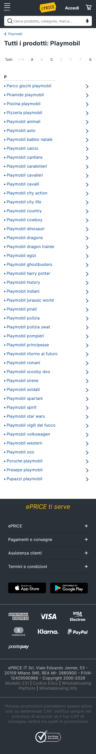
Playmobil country (24, 210)
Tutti (8, 59)
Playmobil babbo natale (29, 139)
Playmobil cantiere (24, 157)
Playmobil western (24, 443)
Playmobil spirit (22, 407)
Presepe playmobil (24, 469)
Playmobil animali (23, 121)
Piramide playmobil (25, 94)
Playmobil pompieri (25, 335)
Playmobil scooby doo (28, 371)
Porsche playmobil (24, 460)
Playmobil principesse (28, 344)
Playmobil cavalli (23, 184)
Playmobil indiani (23, 291)
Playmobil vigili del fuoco (31, 425)
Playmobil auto (21, 130)
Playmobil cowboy (24, 219)
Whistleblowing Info (58, 688)
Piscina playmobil (23, 103)
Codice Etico (45, 683)
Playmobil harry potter (28, 273)
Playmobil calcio (22, 148)
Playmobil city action (27, 192)
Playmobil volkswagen (28, 434)
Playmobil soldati (23, 389)
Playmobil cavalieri (25, 175)
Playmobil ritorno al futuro (32, 353)
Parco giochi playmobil (29, 85)
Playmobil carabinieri (27, 166)
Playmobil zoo (20, 451)
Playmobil (15, 34)
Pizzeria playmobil (24, 112)
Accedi (72, 7)
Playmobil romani (23, 362)
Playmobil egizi (21, 255)
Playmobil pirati (22, 309)
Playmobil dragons (25, 237)
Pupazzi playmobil (24, 478)
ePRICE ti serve (48, 506)
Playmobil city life (24, 201)
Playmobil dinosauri (26, 228)
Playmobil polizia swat (28, 326)
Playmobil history (23, 282)
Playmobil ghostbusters (29, 264)
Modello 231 (17, 683)
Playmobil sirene (22, 380)
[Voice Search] (87, 21)
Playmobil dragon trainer (31, 246)
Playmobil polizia (23, 317)
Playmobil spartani (25, 398)
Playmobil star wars (26, 416)
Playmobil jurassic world (30, 300)
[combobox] (48, 21)
